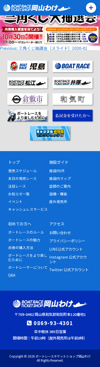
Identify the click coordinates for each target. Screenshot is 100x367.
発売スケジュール (22, 170)
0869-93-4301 (53, 323)
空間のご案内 (60, 186)
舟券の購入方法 (20, 247)
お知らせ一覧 (19, 193)
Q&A (11, 275)
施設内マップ (60, 178)
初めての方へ (19, 223)
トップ (14, 162)
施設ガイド (58, 162)
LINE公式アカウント (66, 249)
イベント (15, 201)
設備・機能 (58, 193)
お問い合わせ (60, 232)
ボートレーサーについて (28, 267)
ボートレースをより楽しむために (27, 257)
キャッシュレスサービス (28, 209)
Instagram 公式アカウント (68, 259)
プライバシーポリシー (67, 240)
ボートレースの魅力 (24, 239)
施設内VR (56, 170)
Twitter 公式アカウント (69, 269)
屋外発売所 (58, 201)
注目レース (17, 186)
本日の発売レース (22, 178)
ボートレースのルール (26, 232)
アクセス (56, 223)
